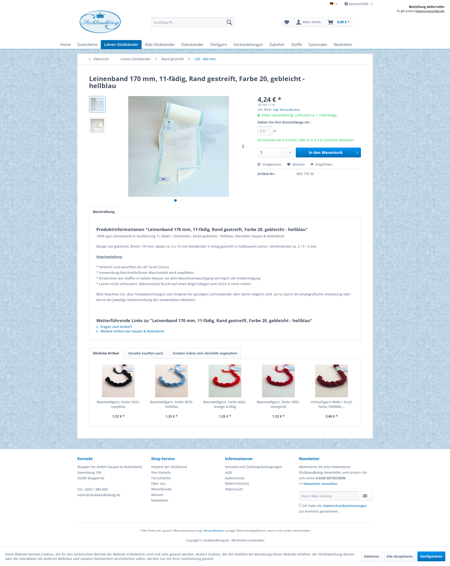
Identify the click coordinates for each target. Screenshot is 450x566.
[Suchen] (229, 22)
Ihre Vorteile (161, 472)
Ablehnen (371, 556)
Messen (157, 494)
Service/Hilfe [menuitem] (358, 4)
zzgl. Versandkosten (286, 110)
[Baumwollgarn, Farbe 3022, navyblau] (118, 381)
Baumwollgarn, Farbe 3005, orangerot (278, 404)
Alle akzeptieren (399, 556)
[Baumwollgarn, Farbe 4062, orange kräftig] (225, 381)
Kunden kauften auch (145, 353)
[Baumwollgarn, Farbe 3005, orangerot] (278, 381)
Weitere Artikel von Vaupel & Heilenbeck (132, 331)
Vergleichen (271, 164)
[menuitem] (192, 22)
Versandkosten (213, 530)
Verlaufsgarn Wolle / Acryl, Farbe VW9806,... (331, 404)
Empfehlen (324, 164)
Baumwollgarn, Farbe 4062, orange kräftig (224, 404)
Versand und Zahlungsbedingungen (253, 467)
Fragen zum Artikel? (116, 326)
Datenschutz (235, 478)
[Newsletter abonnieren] (365, 496)
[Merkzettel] (287, 22)
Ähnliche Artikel (106, 353)
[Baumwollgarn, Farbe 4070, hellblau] (172, 381)
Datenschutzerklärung (429, 11)
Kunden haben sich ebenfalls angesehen (205, 353)
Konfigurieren (431, 556)
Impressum (234, 489)
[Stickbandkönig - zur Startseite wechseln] (100, 22)
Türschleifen (161, 478)
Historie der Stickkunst (169, 467)
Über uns (158, 483)
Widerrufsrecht (237, 483)
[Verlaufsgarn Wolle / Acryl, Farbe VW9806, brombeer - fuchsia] (331, 381)
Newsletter (159, 500)
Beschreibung (104, 211)
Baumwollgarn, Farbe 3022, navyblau (118, 404)
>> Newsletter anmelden (318, 483)
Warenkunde (161, 489)
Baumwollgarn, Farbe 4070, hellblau (171, 404)
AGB (228, 472)
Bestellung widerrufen (426, 7)
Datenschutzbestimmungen (345, 505)
